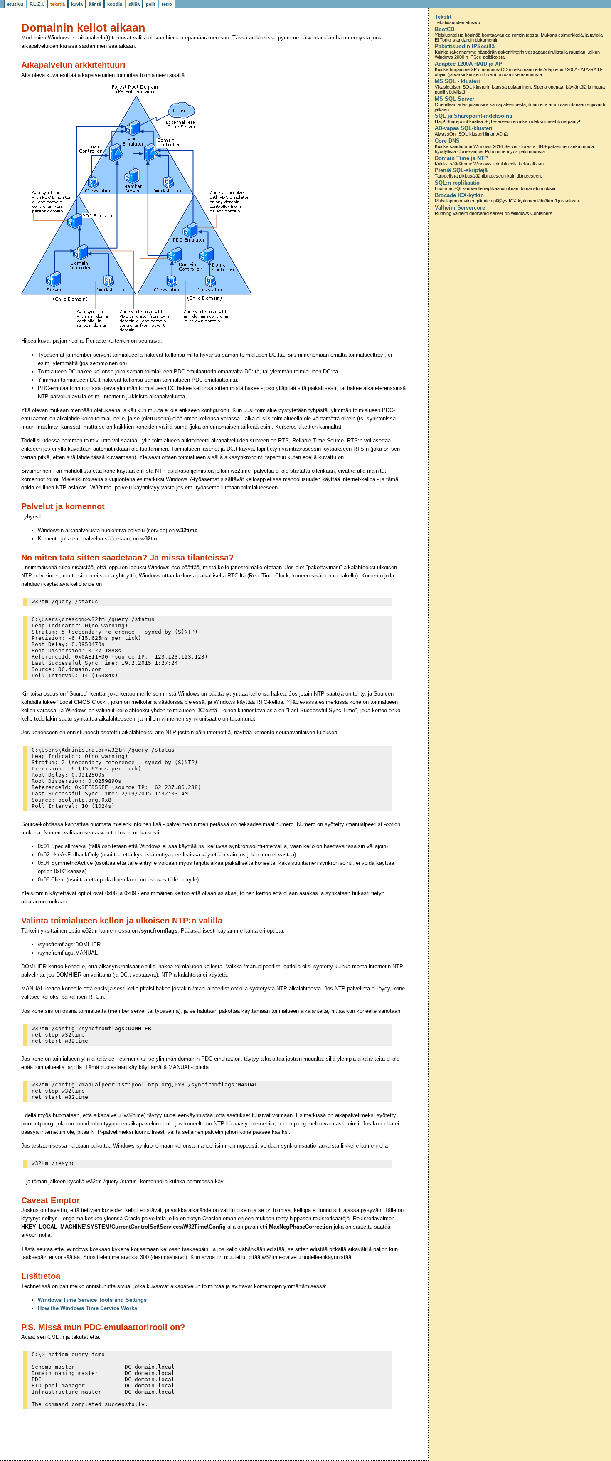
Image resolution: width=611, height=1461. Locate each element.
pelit (150, 4)
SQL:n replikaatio (457, 183)
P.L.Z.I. (37, 4)
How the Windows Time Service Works (87, 1308)
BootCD (444, 29)
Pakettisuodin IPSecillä (465, 46)
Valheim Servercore (460, 208)
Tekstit (443, 17)
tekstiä (57, 4)
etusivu (15, 4)
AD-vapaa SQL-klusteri (464, 128)
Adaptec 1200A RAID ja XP (469, 64)
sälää (134, 4)
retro (167, 4)
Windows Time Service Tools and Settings (92, 1300)
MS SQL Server (454, 99)
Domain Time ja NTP (461, 158)
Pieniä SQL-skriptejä (461, 170)
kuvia (77, 4)
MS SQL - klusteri (457, 81)
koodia (114, 4)
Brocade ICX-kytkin (459, 195)
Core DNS (447, 141)
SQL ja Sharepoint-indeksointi (473, 116)
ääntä (95, 4)
